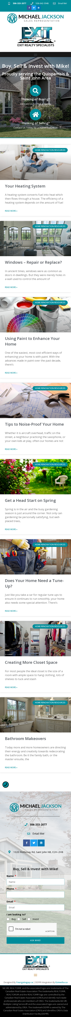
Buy (14, 919)
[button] (35, 54)
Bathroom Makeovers (25, 738)
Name (10, 876)
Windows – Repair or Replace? (33, 262)
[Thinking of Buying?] (35, 90)
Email (10, 901)
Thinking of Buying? (35, 99)
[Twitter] (34, 7)
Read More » (11, 210)
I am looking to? (16, 914)
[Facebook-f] (29, 7)
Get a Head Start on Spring (30, 500)
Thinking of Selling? (35, 123)
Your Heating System (25, 186)
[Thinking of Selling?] (35, 114)
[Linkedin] (38, 7)
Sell (24, 919)
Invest (36, 919)
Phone (11, 888)
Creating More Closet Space (31, 662)
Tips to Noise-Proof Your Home (34, 424)
